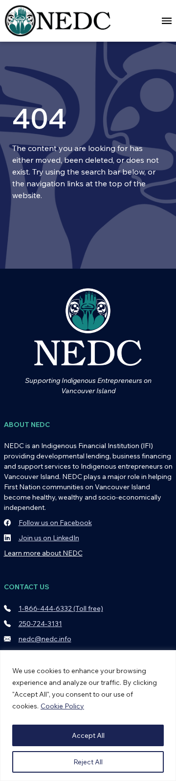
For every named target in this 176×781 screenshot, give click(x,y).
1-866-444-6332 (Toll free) (61, 608)
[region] (88, 715)
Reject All (88, 761)
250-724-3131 (40, 623)
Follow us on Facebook (55, 522)
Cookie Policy (62, 706)
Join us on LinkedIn (49, 537)
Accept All (88, 735)
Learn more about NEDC (43, 553)
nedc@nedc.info (45, 638)
